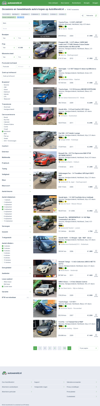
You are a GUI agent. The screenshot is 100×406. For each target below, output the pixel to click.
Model (5, 28)
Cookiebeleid (71, 396)
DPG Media (26, 405)
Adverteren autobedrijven (10, 387)
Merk (4, 23)
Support (36, 382)
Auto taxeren (65, 3)
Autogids (87, 3)
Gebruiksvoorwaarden (74, 382)
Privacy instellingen (73, 387)
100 (64, 348)
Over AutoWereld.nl (8, 382)
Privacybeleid (71, 392)
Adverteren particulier (9, 392)
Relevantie (90, 15)
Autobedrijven (76, 3)
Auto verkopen (53, 3)
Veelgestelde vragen (40, 387)
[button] (98, 324)
